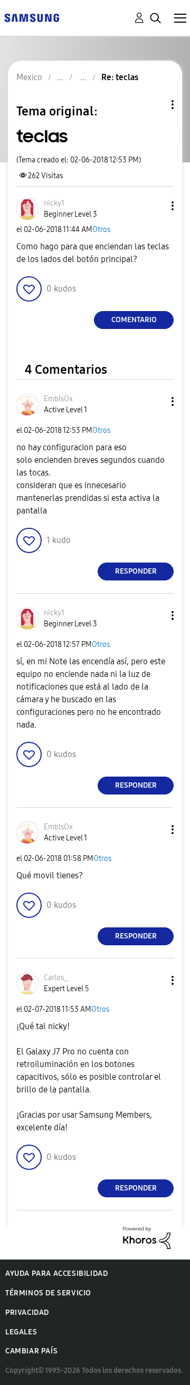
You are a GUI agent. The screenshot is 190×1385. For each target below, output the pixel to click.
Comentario (134, 319)
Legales (21, 1332)
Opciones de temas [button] (155, 104)
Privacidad (27, 1312)
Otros (101, 229)
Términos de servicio (48, 1293)
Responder (136, 571)
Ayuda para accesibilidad (56, 1273)
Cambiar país (31, 1351)
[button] (155, 206)
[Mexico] (31, 17)
